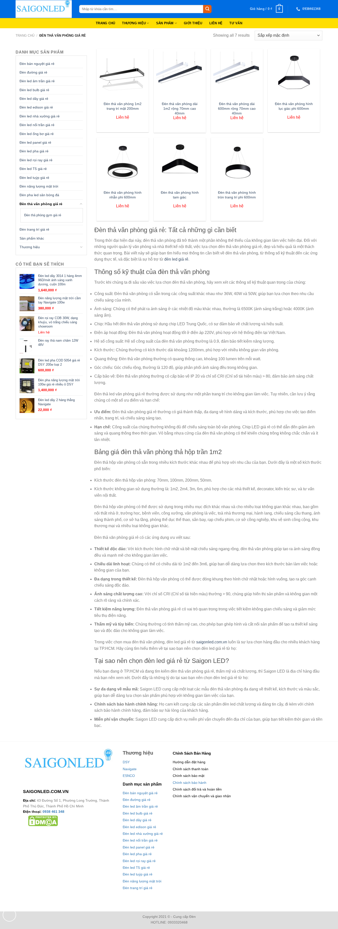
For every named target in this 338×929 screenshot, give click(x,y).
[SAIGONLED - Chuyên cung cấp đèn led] (44, 9)
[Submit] (207, 9)
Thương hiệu (30, 247)
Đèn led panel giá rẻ (35, 142)
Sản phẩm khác (32, 238)
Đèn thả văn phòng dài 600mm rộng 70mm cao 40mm (237, 108)
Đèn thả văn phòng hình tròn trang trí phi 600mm (237, 195)
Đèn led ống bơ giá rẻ (37, 134)
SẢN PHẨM (165, 23)
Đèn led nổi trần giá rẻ (37, 125)
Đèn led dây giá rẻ (34, 99)
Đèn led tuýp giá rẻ (34, 178)
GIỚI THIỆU (193, 23)
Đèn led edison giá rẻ (36, 107)
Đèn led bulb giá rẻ (34, 90)
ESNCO (129, 776)
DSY (126, 762)
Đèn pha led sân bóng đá (39, 195)
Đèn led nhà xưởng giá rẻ (40, 116)
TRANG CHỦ (105, 23)
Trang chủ (25, 35)
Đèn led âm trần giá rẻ (37, 81)
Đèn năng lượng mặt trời (39, 186)
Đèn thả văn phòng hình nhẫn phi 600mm (123, 195)
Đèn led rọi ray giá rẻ (36, 160)
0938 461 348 (53, 812)
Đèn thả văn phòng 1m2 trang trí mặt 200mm (123, 106)
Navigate (130, 769)
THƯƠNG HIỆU (134, 23)
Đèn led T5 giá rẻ (33, 169)
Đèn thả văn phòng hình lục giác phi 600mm (294, 106)
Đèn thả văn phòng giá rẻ (41, 204)
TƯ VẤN (235, 23)
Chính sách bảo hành (189, 783)
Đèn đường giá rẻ (33, 72)
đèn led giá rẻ (176, 259)
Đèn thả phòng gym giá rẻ (42, 215)
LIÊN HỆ (216, 23)
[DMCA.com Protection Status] (43, 821)
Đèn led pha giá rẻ (34, 151)
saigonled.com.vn (211, 642)
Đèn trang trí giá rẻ (34, 229)
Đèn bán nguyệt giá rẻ (37, 64)
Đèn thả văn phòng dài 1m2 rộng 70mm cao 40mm (179, 108)
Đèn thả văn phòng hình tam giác (180, 195)
